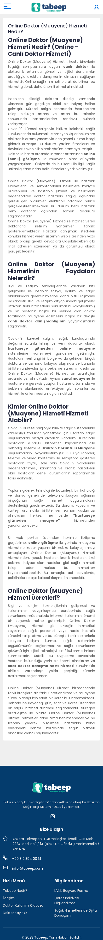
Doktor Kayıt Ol (15, 912)
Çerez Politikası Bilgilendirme (66, 900)
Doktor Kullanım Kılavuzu (23, 905)
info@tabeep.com (27, 868)
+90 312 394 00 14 (26, 858)
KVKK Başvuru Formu (71, 890)
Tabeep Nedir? (15, 890)
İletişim (9, 898)
